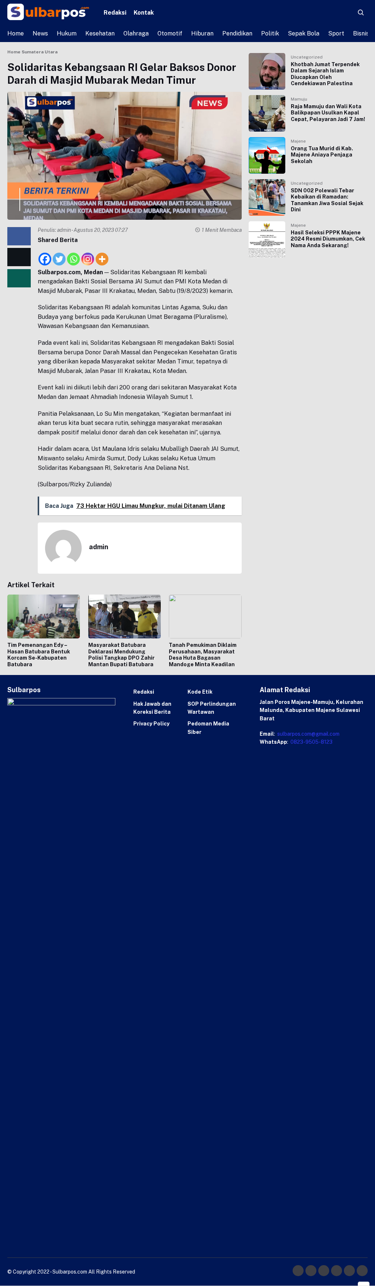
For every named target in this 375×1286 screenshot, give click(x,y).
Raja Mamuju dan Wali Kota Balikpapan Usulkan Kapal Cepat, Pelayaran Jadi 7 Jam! (328, 112)
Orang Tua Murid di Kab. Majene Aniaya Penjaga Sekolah (322, 155)
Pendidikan (237, 33)
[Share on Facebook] (19, 236)
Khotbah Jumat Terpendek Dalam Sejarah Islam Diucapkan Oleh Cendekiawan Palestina (325, 74)
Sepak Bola (303, 33)
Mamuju (299, 99)
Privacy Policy (151, 724)
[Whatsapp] (73, 255)
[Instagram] (87, 255)
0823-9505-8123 (311, 742)
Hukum (67, 33)
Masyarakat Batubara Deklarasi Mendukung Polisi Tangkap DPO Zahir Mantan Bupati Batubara (121, 654)
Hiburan (202, 33)
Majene (298, 141)
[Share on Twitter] (19, 257)
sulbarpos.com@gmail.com (307, 734)
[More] (102, 255)
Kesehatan (100, 33)
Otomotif (169, 33)
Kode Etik (200, 692)
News (40, 33)
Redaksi (115, 12)
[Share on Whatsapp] (19, 278)
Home (15, 33)
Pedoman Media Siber (208, 728)
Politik (270, 33)
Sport (336, 33)
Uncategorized (307, 57)
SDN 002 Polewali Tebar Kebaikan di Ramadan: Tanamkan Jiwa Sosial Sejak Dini (327, 200)
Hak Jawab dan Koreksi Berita (152, 708)
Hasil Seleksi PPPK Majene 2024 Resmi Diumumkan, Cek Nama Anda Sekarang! (328, 239)
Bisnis (361, 33)
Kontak (144, 12)
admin (64, 230)
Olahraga (136, 33)
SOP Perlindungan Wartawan (212, 708)
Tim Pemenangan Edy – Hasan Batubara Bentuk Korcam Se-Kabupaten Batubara (38, 654)
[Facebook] (44, 255)
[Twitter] (59, 255)
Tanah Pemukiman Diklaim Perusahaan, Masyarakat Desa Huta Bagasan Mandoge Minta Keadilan (203, 654)
